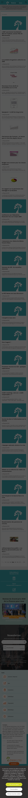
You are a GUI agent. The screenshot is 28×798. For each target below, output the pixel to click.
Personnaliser (14, 789)
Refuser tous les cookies (14, 794)
